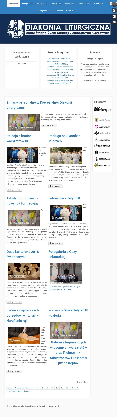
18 (72, 388)
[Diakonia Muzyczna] (102, 159)
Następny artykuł (14, 391)
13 (47, 388)
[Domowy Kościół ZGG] (102, 152)
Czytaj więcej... (49, 125)
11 (37, 388)
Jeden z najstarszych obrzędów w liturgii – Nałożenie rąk (23, 315)
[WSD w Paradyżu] (102, 165)
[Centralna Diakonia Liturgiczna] (102, 139)
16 (62, 388)
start (10, 388)
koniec (27, 391)
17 (67, 388)
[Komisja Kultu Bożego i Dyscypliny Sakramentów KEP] (102, 126)
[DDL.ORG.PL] (58, 29)
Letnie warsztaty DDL (64, 198)
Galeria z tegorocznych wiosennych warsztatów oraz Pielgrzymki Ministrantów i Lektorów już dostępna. (68, 352)
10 (32, 388)
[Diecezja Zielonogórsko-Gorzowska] (102, 120)
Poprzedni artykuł (22, 388)
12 (42, 388)
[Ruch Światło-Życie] (102, 133)
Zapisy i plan (56, 186)
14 (52, 388)
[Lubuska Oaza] (102, 146)
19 (77, 388)
